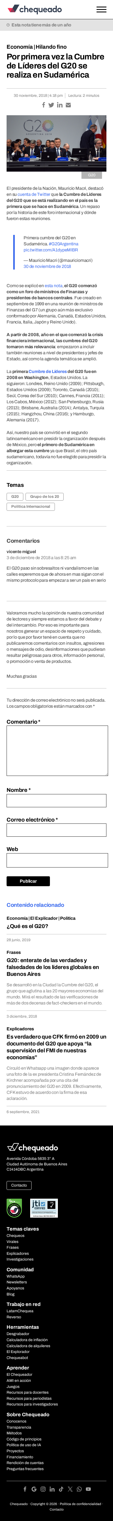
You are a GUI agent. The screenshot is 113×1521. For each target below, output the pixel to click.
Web (12, 849)
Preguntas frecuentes (25, 1469)
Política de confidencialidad (80, 1504)
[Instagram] (45, 1490)
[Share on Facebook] (44, 105)
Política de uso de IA (24, 1445)
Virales (12, 1242)
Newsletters (17, 1282)
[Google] (36, 1490)
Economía (20, 47)
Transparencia (19, 1427)
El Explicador (44, 918)
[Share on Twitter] (52, 105)
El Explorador (18, 1352)
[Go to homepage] (43, 9)
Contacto (19, 1185)
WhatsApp (16, 1276)
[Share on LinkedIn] (60, 105)
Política (67, 918)
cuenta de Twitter (34, 194)
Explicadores (20, 1028)
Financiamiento (20, 1457)
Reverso (14, 1317)
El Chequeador (19, 1374)
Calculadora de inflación (27, 1340)
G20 (15, 497)
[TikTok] (63, 1490)
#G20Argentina (63, 243)
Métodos (14, 1433)
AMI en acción (19, 1381)
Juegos (13, 1387)
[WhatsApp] (81, 1490)
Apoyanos (15, 1288)
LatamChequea (20, 1311)
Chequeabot (17, 1358)
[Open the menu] (101, 9)
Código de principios (24, 1439)
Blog (11, 1294)
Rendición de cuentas (25, 1463)
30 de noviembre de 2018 (47, 266)
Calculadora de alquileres (28, 1346)
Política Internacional (30, 506)
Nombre (19, 790)
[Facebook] (27, 1490)
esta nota (54, 285)
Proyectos (15, 1451)
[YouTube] (88, 1490)
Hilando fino (51, 47)
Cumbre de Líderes (48, 371)
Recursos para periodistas (29, 1398)
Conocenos (16, 1421)
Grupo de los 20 (44, 497)
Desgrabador (18, 1334)
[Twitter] (72, 1490)
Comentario (23, 722)
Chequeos (15, 1236)
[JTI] (44, 1208)
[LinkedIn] (54, 1490)
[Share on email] (68, 105)
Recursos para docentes (28, 1392)
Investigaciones (20, 1259)
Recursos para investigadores (32, 1404)
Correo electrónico (32, 820)
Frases (14, 952)
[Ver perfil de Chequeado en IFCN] (14, 1208)
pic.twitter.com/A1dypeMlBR (51, 250)
